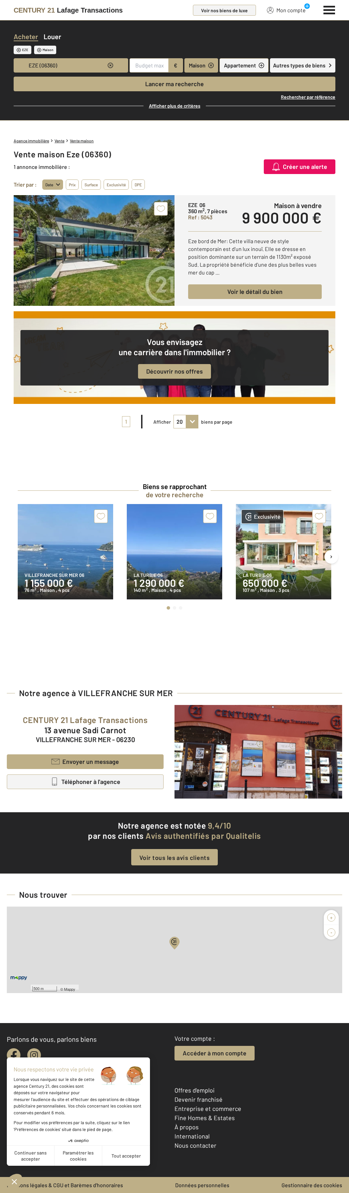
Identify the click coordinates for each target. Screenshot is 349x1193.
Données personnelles (202, 1185)
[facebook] (13, 1055)
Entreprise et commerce (207, 1108)
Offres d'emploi (194, 1090)
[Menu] (329, 9)
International (192, 1136)
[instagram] (34, 1055)
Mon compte (291, 10)
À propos (186, 1127)
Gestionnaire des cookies (312, 1185)
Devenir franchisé (198, 1099)
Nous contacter (195, 1145)
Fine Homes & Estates (204, 1117)
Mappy (69, 989)
